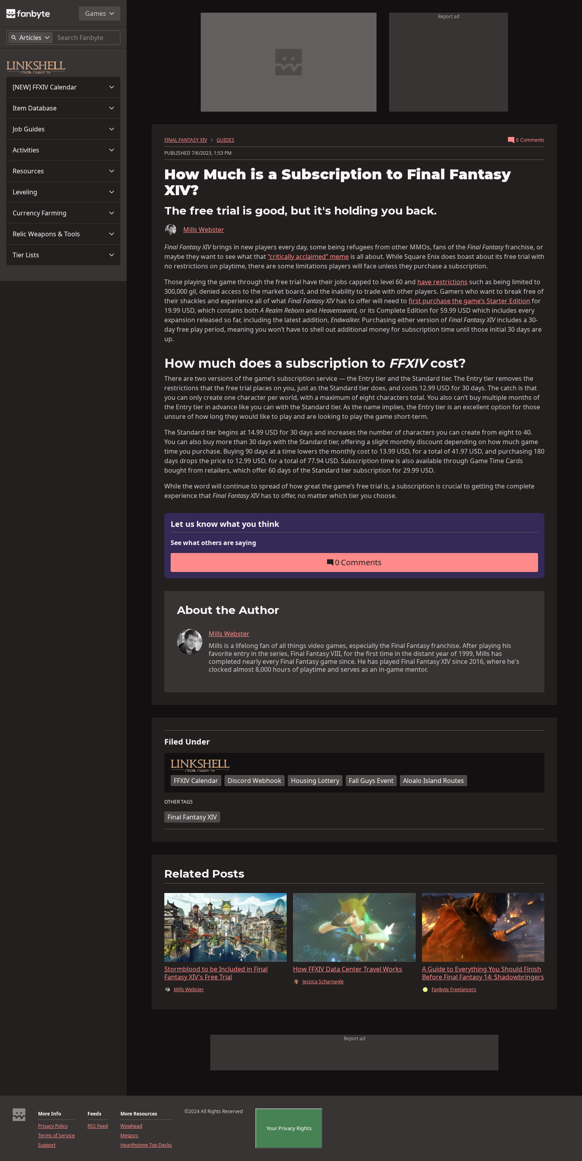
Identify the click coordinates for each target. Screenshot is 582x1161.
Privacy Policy (53, 1126)
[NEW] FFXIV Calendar (45, 87)
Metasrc (129, 1135)
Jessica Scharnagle (323, 982)
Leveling (25, 192)
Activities (26, 150)
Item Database (35, 108)
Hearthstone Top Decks (146, 1145)
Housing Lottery (315, 780)
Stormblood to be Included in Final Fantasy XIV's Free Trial (216, 973)
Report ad (448, 16)
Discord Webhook (254, 780)
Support (46, 1145)
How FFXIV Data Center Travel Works (347, 969)
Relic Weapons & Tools (46, 234)
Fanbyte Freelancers (454, 989)
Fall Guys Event (371, 780)
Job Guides (29, 129)
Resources (28, 171)
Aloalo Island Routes (433, 780)
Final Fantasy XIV (192, 817)
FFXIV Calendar (196, 780)
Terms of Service (56, 1135)
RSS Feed (97, 1126)
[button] (63, 87)
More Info (49, 1114)
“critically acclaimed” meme (308, 256)
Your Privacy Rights (289, 1128)
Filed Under (187, 742)
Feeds (94, 1114)
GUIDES (225, 140)
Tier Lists (26, 255)
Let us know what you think (225, 524)
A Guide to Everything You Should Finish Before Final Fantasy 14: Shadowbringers (483, 973)
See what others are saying (213, 543)
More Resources (138, 1114)
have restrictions (442, 281)
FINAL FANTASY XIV (185, 140)
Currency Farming (40, 213)
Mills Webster (203, 230)
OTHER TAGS (178, 802)
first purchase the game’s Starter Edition (469, 300)
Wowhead (131, 1126)
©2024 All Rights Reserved (213, 1111)
